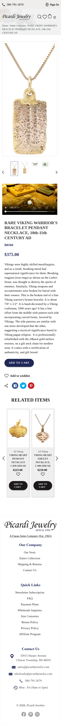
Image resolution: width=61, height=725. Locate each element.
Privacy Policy (30, 628)
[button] (18, 476)
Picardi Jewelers (36, 705)
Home (5, 25)
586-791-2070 (15, 4)
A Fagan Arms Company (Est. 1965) (31, 536)
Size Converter (30, 616)
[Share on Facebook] (15, 385)
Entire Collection (18, 25)
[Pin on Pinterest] (31, 385)
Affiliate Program (30, 634)
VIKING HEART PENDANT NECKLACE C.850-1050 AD (18, 460)
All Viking (18, 451)
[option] (14, 168)
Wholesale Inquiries (30, 610)
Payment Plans (30, 604)
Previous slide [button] (3, 456)
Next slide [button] (57, 456)
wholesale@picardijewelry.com (33, 673)
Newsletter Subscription (29, 592)
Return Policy (29, 622)
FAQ (30, 598)
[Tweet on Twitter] (23, 385)
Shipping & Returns (30, 564)
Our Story (30, 552)
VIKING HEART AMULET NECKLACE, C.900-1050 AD (43, 460)
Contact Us (29, 570)
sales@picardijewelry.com (33, 667)
